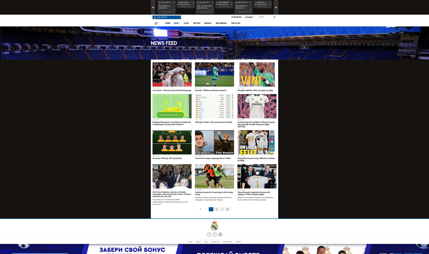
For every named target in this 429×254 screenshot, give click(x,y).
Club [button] (186, 23)
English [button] (250, 17)
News (198, 242)
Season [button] (207, 23)
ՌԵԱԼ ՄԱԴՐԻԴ (162, 17)
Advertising (227, 242)
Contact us (215, 242)
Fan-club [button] (235, 23)
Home (167, 23)
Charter (238, 242)
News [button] (176, 23)
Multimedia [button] (221, 23)
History (197, 23)
